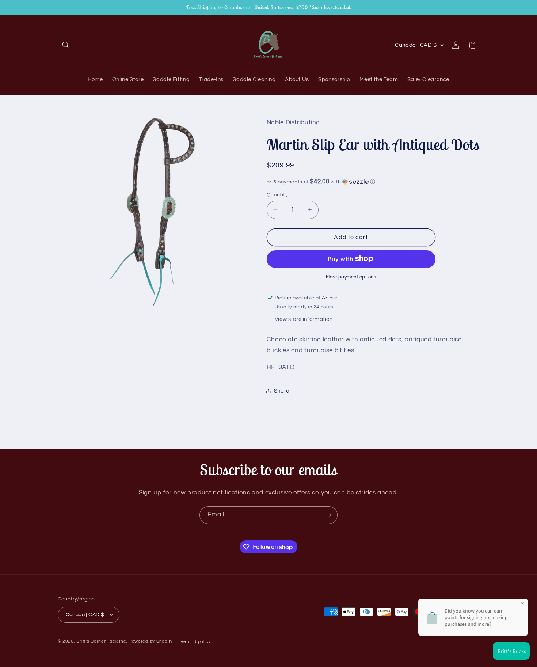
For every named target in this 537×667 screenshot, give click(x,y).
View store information (304, 319)
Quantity (277, 194)
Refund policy (195, 641)
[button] (66, 45)
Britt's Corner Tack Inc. (102, 641)
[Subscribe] (328, 515)
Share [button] (281, 391)
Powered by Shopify (151, 641)
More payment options (351, 276)
